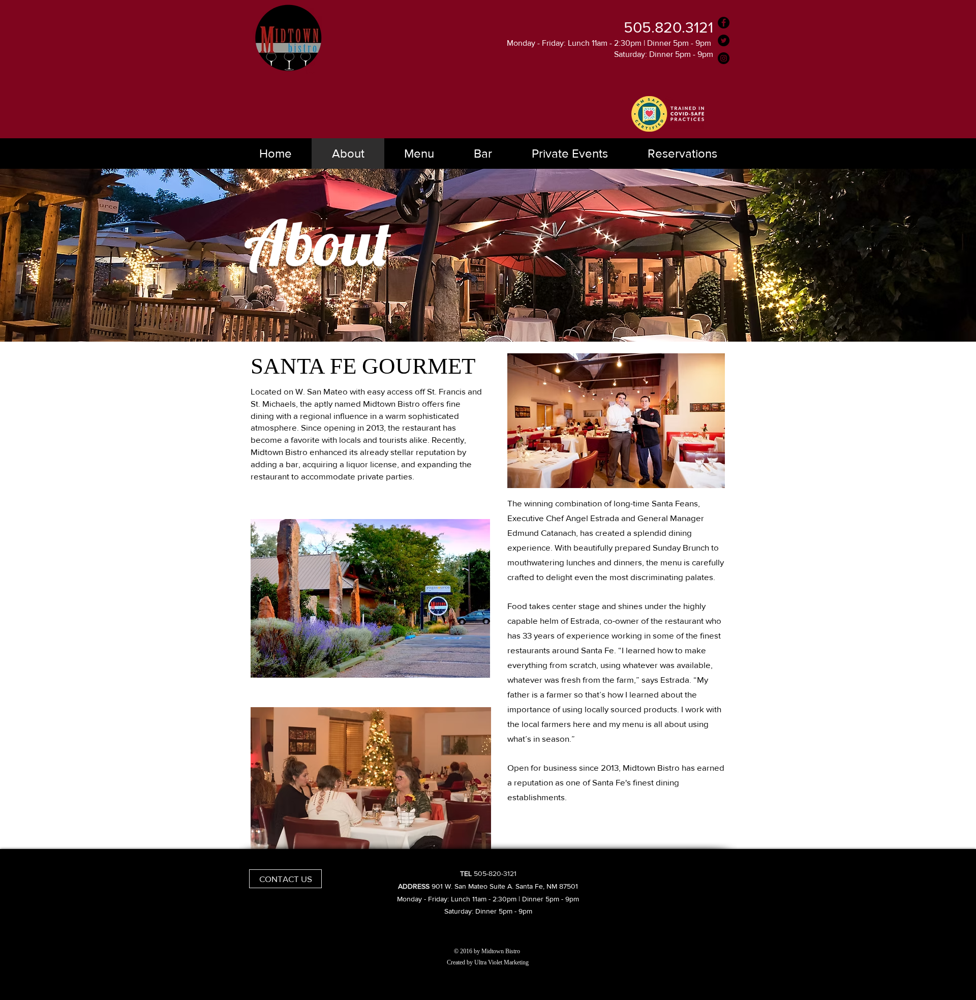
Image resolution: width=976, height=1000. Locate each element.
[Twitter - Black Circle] (723, 40)
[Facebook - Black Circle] (723, 22)
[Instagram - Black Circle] (723, 58)
